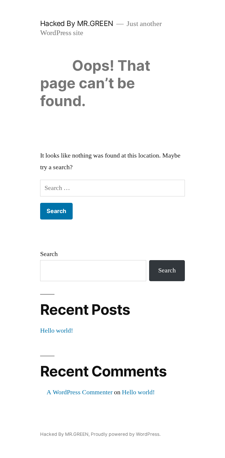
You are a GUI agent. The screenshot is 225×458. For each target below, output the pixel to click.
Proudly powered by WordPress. (126, 434)
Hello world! (56, 330)
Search (49, 254)
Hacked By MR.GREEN (76, 23)
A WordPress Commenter (79, 392)
